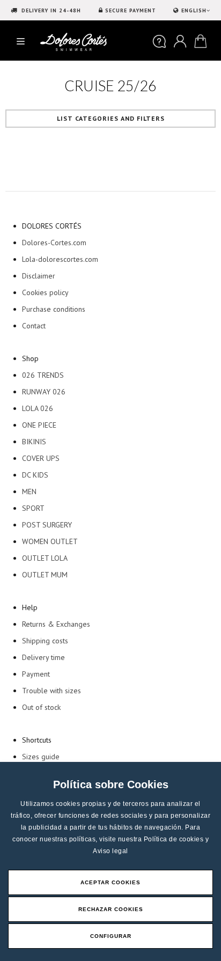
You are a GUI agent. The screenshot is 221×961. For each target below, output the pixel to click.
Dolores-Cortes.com (54, 242)
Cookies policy (45, 292)
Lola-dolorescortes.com (60, 259)
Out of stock (41, 707)
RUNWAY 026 (43, 392)
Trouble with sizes (51, 690)
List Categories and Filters (111, 118)
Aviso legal (110, 851)
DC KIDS (35, 475)
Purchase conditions (53, 309)
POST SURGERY (47, 525)
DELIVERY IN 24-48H (50, 10)
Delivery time (43, 657)
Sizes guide (41, 756)
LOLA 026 (37, 408)
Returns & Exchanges (56, 624)
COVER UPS (41, 458)
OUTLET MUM (45, 574)
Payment (36, 674)
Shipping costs (45, 640)
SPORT (33, 508)
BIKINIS (34, 441)
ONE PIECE (39, 425)
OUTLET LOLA (45, 558)
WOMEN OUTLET (50, 541)
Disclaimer (38, 276)
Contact (34, 326)
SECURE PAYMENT (130, 10)
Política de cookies (174, 839)
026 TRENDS (43, 375)
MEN (29, 491)
